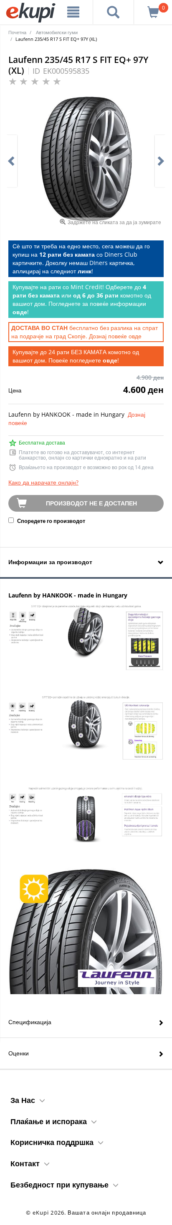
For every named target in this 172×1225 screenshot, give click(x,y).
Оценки (18, 1053)
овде (135, 336)
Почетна (17, 32)
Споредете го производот (50, 521)
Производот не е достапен (91, 503)
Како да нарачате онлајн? (43, 482)
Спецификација (29, 1022)
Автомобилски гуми (57, 32)
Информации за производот (50, 562)
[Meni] (73, 12)
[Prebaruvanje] (113, 12)
